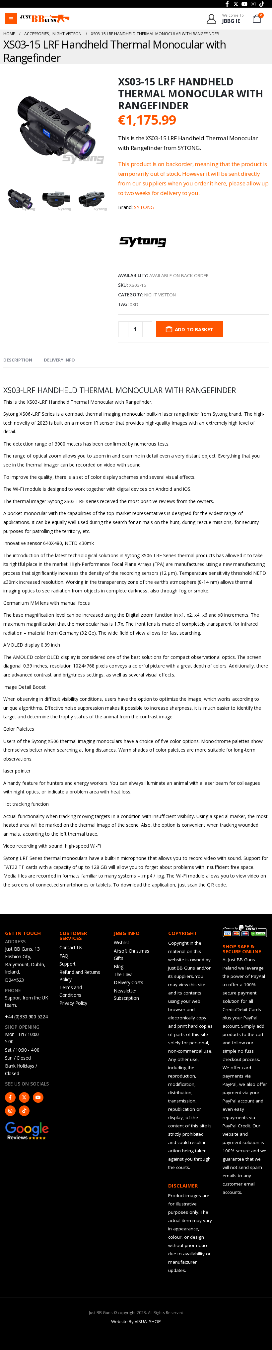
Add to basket (194, 329)
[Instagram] (253, 4)
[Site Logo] (45, 18)
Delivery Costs (128, 982)
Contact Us (70, 947)
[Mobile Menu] (11, 18)
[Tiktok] (261, 4)
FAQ (63, 956)
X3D (134, 304)
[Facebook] (227, 4)
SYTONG (144, 207)
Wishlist (121, 942)
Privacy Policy (73, 1003)
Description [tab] (17, 360)
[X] (236, 4)
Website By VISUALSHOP (136, 1321)
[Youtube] (244, 4)
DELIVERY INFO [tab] (59, 360)
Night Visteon (160, 295)
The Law (123, 974)
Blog (118, 966)
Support (67, 964)
